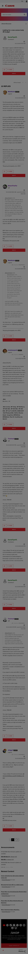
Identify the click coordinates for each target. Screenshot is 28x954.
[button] (25, 2)
